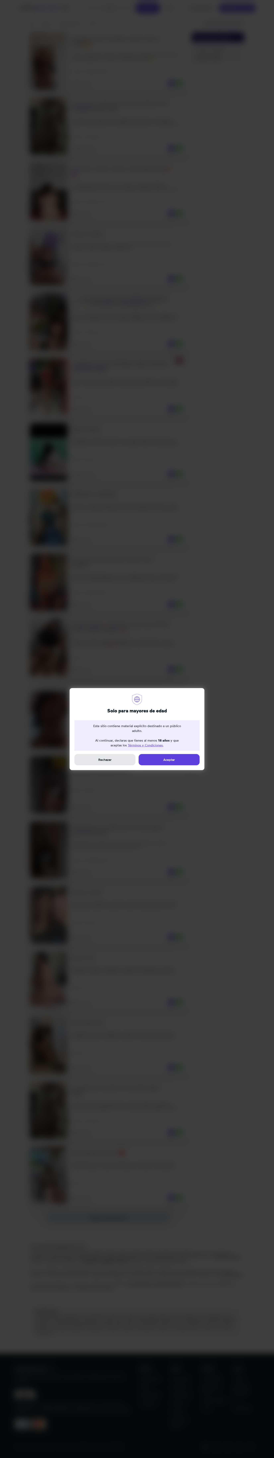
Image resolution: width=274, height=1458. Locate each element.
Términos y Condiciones (145, 745)
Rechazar (105, 760)
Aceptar (169, 760)
